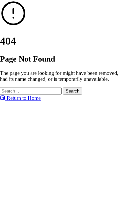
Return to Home (23, 98)
